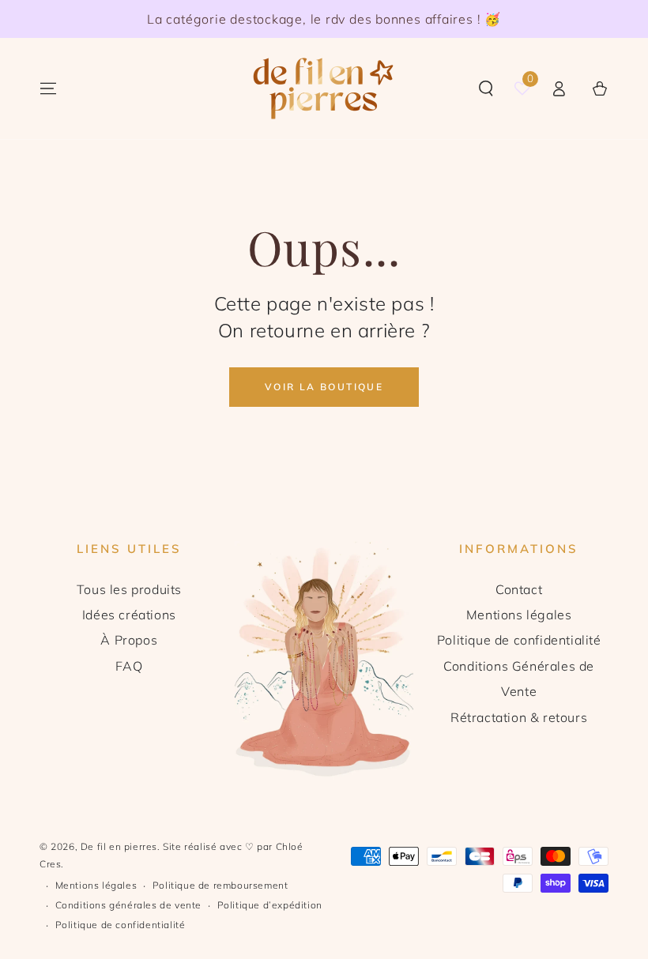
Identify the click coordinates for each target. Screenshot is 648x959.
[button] (486, 88)
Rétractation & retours (518, 717)
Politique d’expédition (269, 905)
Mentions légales (519, 614)
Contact (518, 589)
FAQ (128, 666)
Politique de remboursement (220, 885)
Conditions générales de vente (128, 905)
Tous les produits (129, 589)
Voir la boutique (324, 387)
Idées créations (129, 614)
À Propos (128, 640)
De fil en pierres (119, 846)
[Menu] (48, 88)
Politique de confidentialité (519, 640)
